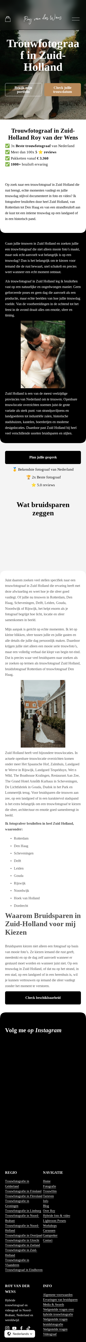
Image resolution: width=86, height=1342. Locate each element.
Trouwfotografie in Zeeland (22, 1245)
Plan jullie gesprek (43, 457)
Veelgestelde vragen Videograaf (55, 1332)
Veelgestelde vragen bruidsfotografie (55, 1322)
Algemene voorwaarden (58, 1294)
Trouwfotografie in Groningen (17, 1203)
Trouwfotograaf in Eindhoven (24, 1270)
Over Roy (49, 1210)
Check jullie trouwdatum (62, 90)
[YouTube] (14, 1328)
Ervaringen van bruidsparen (60, 1299)
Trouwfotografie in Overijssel (23, 1235)
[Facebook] (21, 1328)
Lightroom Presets (54, 1220)
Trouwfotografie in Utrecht (22, 1240)
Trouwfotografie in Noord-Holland (22, 1228)
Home (46, 1181)
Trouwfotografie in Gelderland (17, 1184)
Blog (46, 1206)
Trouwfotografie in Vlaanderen (17, 1262)
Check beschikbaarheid (43, 998)
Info (45, 1201)
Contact (47, 1240)
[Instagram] (7, 1328)
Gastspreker (50, 1235)
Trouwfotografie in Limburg (23, 1210)
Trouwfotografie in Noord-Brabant (22, 1218)
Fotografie (49, 1186)
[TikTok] (28, 1328)
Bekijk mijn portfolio (23, 90)
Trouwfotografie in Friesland (23, 1191)
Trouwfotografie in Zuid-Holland (21, 1252)
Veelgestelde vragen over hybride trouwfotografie (58, 1312)
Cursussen (49, 1230)
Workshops (50, 1225)
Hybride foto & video (56, 1215)
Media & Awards (53, 1304)
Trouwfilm (50, 1191)
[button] (19, 1334)
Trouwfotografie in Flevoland (23, 1196)
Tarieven (48, 1196)
